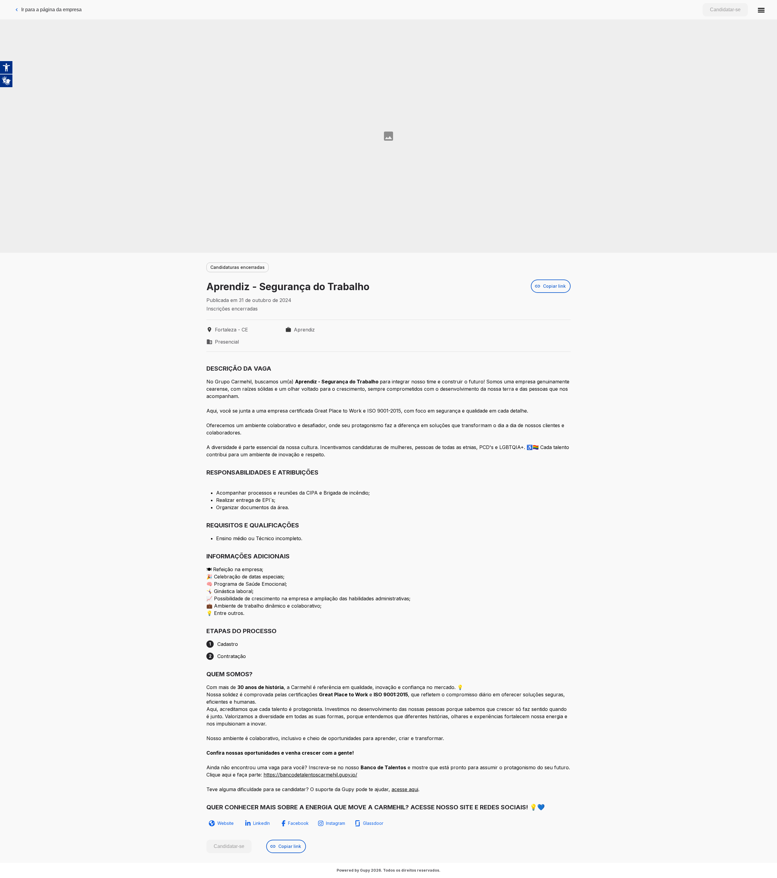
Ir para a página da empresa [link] (51, 9)
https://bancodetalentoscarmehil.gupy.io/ (310, 775)
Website (225, 823)
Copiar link (554, 286)
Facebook (298, 823)
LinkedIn (261, 823)
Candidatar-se (725, 9)
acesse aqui (405, 789)
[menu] (761, 9)
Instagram (335, 823)
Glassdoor (373, 823)
